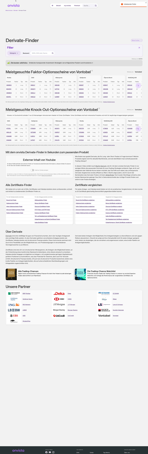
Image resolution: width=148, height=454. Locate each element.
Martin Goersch (100, 166)
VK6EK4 (81, 97)
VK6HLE (129, 93)
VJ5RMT (57, 97)
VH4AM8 (8, 136)
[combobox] (42, 53)
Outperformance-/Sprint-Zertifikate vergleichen (119, 222)
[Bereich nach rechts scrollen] (138, 85)
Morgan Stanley (72, 310)
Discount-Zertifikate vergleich (114, 206)
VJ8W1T (105, 97)
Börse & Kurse (9, 10)
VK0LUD (8, 132)
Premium (77, 5)
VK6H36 (57, 85)
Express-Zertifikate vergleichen (114, 213)
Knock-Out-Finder (11, 200)
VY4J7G (57, 140)
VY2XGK (81, 136)
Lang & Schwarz (118, 304)
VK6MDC (9, 85)
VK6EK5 (81, 89)
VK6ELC (33, 93)
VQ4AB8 (129, 128)
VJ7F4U (57, 89)
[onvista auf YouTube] (50, 452)
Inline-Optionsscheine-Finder (14, 206)
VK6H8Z (105, 93)
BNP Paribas (26, 293)
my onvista (67, 5)
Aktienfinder (110, 175)
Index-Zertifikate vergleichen (113, 216)
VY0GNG (81, 132)
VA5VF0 (57, 128)
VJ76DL (129, 140)
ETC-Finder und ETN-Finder (42, 209)
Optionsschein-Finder (12, 203)
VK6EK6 (81, 93)
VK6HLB (129, 85)
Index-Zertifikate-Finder (41, 222)
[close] (145, 2)
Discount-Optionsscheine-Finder (15, 209)
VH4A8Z (105, 140)
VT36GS (105, 128)
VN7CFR (81, 128)
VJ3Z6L (57, 136)
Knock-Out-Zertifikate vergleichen (85, 200)
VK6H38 (57, 93)
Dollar (92, 452)
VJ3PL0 (33, 136)
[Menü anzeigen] (52, 5)
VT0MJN (33, 128)
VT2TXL (8, 128)
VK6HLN (129, 97)
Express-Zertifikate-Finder (42, 213)
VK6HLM (129, 89)
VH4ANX (8, 140)
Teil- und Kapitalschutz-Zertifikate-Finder (46, 216)
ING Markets (26, 304)
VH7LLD (105, 136)
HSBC (70, 299)
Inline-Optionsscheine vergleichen (85, 206)
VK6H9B (105, 89)
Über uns (127, 452)
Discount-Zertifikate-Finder (42, 206)
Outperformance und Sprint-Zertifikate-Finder (47, 219)
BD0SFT (129, 132)
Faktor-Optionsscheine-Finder (14, 213)
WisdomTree (26, 321)
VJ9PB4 (129, 136)
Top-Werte (106, 452)
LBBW (25, 310)
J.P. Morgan (71, 304)
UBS (24, 316)
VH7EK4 (81, 140)
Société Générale (118, 310)
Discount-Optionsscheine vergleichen (86, 209)
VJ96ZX (105, 132)
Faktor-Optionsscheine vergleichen (85, 213)
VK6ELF (33, 85)
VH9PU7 (57, 132)
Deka (69, 293)
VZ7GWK (33, 132)
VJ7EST (33, 140)
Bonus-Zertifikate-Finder (41, 203)
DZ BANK (116, 293)
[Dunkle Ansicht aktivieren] (16, 1)
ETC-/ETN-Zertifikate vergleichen (115, 209)
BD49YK (8, 89)
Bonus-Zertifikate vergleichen (114, 203)
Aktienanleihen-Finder (41, 200)
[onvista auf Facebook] (46, 452)
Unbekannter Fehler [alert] (129, 4)
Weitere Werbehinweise (109, 102)
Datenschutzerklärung (47, 175)
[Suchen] (95, 5)
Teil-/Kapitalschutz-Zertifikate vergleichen (117, 219)
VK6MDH (9, 93)
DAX (77, 452)
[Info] (92, 71)
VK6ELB (33, 97)
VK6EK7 (81, 85)
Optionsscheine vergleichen (83, 203)
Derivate (16, 10)
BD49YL (8, 97)
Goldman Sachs (27, 299)
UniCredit (71, 316)
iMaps (115, 299)
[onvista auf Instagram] (53, 452)
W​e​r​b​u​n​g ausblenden (89, 23)
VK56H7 (105, 85)
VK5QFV (33, 89)
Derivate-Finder (22, 10)
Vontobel (115, 316)
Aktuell (58, 5)
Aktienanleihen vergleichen (113, 200)
